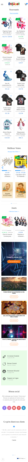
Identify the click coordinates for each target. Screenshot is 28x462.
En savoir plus (14, 261)
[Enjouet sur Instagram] (9, 408)
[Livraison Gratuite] (4, 357)
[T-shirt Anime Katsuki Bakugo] (21, 49)
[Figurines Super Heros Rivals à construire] (7, 23)
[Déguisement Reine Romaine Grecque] (21, 124)
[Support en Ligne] (4, 379)
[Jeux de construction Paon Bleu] (7, 75)
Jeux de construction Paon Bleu (7, 85)
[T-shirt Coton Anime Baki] (21, 75)
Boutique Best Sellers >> (14, 151)
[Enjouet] (7, 190)
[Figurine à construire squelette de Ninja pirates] (7, 162)
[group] (7, 35)
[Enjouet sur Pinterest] (19, 408)
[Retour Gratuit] (4, 364)
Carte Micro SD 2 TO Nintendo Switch (21, 176)
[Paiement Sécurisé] (4, 371)
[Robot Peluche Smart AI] (7, 124)
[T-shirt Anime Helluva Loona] (21, 100)
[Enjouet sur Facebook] (4, 408)
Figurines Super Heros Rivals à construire (7, 32)
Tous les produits (14, 13)
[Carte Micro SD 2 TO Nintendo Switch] (20, 162)
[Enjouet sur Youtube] (14, 408)
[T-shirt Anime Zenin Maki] (7, 100)
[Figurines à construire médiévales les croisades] (20, 221)
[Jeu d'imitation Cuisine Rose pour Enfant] (21, 23)
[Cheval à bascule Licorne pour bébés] (7, 49)
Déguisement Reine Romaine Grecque (21, 134)
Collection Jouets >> (14, 211)
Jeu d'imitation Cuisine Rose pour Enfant (21, 32)
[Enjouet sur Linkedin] (24, 408)
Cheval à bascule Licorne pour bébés (7, 59)
